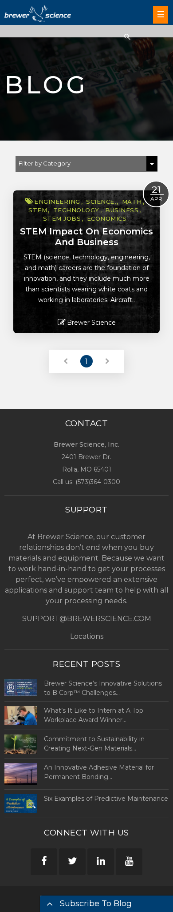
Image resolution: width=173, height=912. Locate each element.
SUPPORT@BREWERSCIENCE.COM (86, 618)
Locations (86, 636)
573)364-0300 (99, 482)
